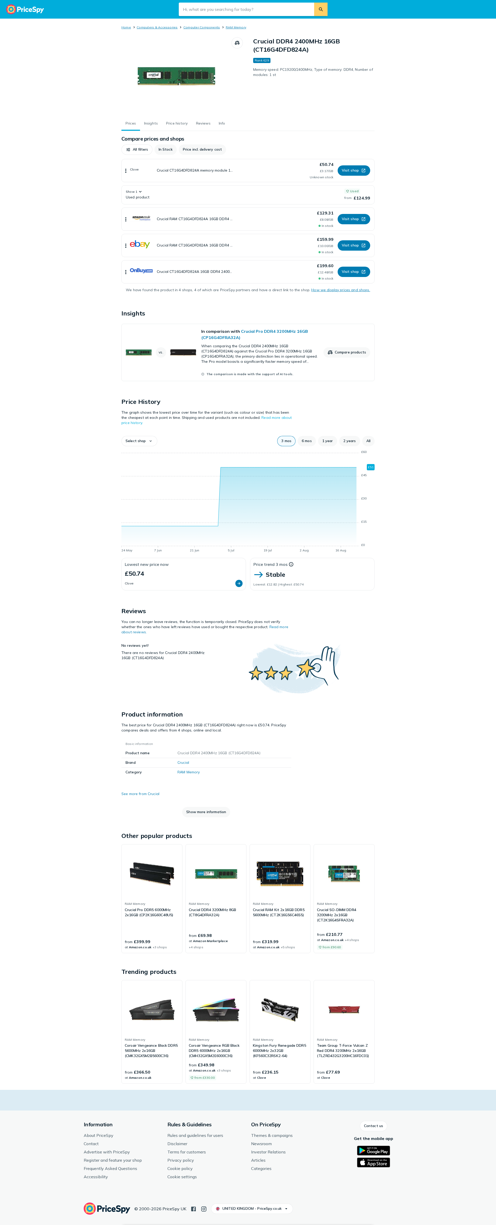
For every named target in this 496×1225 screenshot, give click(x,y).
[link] (248, 352)
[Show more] (126, 170)
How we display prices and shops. (340, 290)
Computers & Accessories (157, 27)
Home (126, 27)
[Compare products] (237, 43)
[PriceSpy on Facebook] (193, 1208)
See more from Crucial (140, 793)
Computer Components (201, 27)
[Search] (321, 9)
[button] (136, 149)
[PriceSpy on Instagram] (204, 1208)
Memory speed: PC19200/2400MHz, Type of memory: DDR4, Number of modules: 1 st (313, 72)
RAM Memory (236, 27)
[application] (248, 502)
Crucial (183, 762)
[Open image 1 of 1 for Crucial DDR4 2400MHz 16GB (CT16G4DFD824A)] (176, 76)
